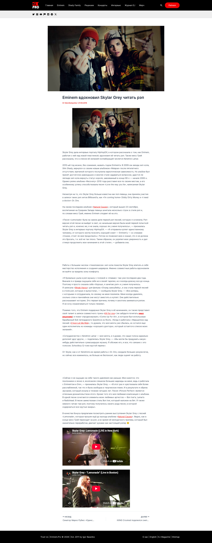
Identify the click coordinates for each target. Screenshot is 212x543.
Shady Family (74, 5)
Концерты (102, 5)
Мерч (141, 5)
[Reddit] (48, 14)
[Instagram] (37, 14)
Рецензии (89, 5)
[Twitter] (33, 14)
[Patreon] (44, 14)
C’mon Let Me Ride (79, 323)
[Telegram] (52, 14)
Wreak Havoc (81, 287)
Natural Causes (100, 207)
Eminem (60, 5)
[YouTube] (41, 14)
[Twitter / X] (55, 14)
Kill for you (110, 313)
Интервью (116, 5)
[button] (161, 5)
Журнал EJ (130, 5)
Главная (49, 5)
